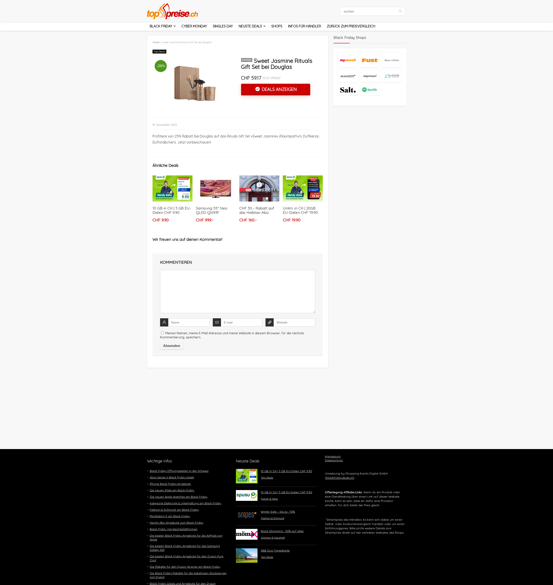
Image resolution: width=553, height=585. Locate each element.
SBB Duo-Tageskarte (275, 550)
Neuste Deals (250, 26)
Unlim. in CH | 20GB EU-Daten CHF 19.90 (300, 210)
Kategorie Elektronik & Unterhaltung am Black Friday (185, 503)
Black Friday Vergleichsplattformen (173, 529)
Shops (276, 26)
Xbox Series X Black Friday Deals (172, 477)
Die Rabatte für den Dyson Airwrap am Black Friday (185, 566)
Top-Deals (159, 51)
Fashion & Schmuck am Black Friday (174, 509)
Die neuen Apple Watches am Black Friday (178, 496)
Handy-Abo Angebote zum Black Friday (176, 522)
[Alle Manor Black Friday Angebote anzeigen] (348, 76)
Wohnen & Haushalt (273, 537)
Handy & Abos (269, 498)
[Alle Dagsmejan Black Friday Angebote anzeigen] (370, 76)
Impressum (333, 456)
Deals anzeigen (279, 89)
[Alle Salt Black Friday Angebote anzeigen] (348, 89)
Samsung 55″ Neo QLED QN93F (211, 210)
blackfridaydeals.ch (339, 477)
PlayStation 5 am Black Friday (170, 516)
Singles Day (223, 26)
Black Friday (161, 26)
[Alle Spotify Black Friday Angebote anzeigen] (370, 89)
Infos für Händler (304, 26)
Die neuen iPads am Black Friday (172, 490)
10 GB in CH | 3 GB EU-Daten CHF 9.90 (172, 210)
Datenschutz (334, 460)
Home (156, 42)
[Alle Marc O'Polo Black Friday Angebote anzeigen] (392, 60)
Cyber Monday (194, 26)
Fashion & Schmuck (272, 518)
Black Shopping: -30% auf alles (282, 531)
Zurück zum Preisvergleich (351, 26)
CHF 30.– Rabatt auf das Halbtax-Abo (256, 210)
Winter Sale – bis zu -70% (278, 511)
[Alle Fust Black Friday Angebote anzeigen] (370, 60)
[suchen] (400, 11)
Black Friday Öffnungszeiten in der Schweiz (179, 471)
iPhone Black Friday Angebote (170, 484)
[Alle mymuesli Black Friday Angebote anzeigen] (348, 60)
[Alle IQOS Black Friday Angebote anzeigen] (392, 76)
